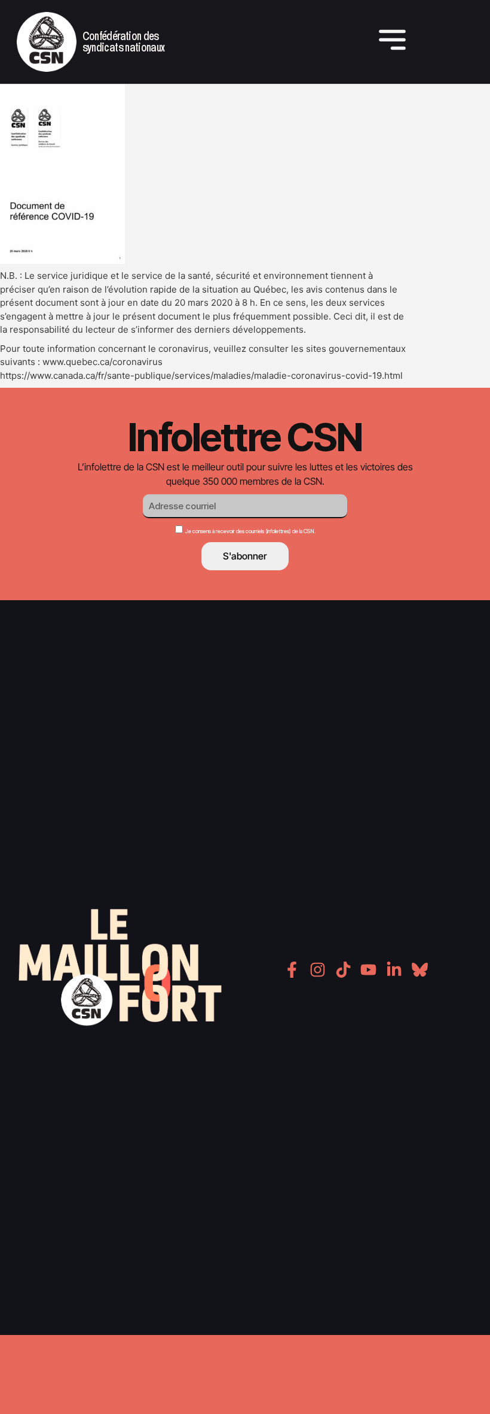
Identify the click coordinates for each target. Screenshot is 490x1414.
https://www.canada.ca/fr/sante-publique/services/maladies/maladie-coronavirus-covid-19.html (201, 375)
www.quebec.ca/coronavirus (102, 361)
